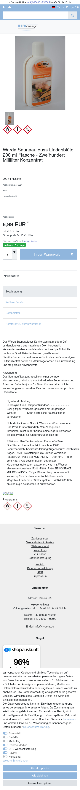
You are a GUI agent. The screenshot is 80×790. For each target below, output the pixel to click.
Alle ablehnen (40, 775)
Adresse (32, 598)
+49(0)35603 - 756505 (38, 2)
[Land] (53, 7)
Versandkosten (30, 241)
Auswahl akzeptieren (40, 783)
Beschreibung (14, 291)
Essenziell (14, 733)
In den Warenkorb (47, 254)
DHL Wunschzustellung (22, 749)
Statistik (13, 737)
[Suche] (72, 15)
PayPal (13, 753)
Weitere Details (14, 302)
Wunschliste (13, 275)
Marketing (14, 741)
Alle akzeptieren (40, 768)
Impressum (69, 719)
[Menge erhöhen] (14, 251)
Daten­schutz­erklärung (36, 727)
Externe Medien (18, 745)
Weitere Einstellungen (15, 760)
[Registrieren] (10, 7)
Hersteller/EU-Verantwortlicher (23, 324)
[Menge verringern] (14, 257)
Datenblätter (13, 313)
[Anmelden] (4, 7)
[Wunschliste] (58, 7)
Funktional (15, 756)
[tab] (40, 291)
